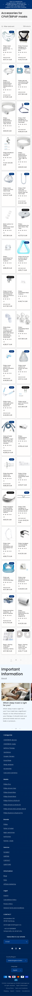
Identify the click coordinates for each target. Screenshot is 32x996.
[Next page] (21, 660)
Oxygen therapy (9, 756)
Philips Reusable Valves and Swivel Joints (8, 475)
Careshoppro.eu (11, 983)
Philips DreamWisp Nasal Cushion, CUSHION (23, 329)
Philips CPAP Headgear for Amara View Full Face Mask (23, 120)
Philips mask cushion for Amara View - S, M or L (8, 48)
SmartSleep (7, 760)
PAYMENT (7, 852)
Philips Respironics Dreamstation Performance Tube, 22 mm (7, 120)
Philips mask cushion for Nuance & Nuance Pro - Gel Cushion (8, 368)
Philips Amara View (10, 788)
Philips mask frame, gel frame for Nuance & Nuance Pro (8, 403)
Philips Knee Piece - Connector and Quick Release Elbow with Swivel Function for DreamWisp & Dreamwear (8, 332)
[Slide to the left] (12, 729)
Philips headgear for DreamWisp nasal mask (23, 545)
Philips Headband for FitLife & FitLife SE (8, 154)
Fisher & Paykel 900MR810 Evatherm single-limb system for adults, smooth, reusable (8, 439)
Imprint (6, 895)
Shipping (6, 991)
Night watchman (9, 832)
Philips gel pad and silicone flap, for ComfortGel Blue (23, 83)
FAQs (5, 880)
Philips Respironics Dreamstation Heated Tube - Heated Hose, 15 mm (8, 84)
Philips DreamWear (10, 796)
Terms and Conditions (21, 988)
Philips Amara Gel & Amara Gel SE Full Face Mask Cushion (23, 259)
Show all (4, 678)
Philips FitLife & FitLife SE (12, 800)
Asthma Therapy (9, 748)
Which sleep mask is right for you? (15, 704)
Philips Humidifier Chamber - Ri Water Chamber (8, 612)
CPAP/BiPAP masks (10, 744)
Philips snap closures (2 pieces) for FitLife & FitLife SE (23, 579)
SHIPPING (6, 856)
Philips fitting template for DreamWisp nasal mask (23, 475)
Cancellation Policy (10, 900)
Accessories (8, 768)
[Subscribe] (26, 942)
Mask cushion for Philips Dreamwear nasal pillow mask (8, 226)
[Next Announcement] (29, 4)
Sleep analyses (8, 764)
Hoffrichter (7, 836)
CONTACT (7, 860)
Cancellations (26, 991)
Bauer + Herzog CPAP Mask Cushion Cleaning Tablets (8, 646)
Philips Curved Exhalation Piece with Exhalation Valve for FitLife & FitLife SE (8, 294)
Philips (6, 824)
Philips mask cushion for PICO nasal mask (8, 189)
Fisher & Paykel (9, 828)
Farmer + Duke (8, 841)
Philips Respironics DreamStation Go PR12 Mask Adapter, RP (23, 613)
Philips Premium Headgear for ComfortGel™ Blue (23, 48)
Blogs (5, 876)
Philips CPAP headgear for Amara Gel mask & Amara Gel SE (23, 509)
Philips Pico (7, 784)
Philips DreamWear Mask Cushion (23, 293)
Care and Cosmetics (10, 773)
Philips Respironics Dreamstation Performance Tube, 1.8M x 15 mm (22, 156)
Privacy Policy (8, 904)
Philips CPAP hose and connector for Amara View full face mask (23, 190)
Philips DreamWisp (10, 792)
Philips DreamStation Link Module (22, 437)
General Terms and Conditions (14, 908)
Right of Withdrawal (21, 985)
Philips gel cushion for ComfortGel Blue (8, 579)
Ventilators (7, 752)
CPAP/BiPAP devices (10, 740)
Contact (18, 991)
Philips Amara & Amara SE (12, 805)
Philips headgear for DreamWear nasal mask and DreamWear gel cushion (8, 509)
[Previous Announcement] (3, 4)
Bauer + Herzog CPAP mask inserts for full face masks (22, 646)
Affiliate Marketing (10, 884)
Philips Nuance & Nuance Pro (13, 813)
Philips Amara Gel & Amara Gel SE (15, 809)
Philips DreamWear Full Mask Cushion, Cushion (8, 259)
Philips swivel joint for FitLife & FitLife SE (23, 403)
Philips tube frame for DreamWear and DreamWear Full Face (8, 546)
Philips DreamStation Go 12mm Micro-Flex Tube (23, 226)
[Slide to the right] (20, 729)
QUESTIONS (7, 864)
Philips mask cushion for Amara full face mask (22, 367)
